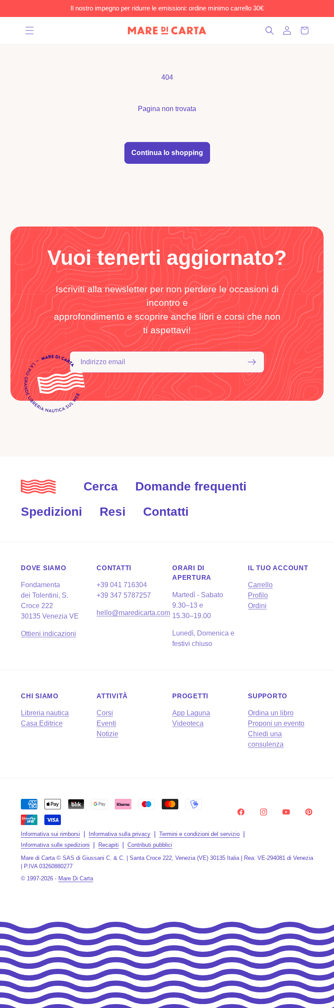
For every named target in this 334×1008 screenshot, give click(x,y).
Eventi (106, 723)
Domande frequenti (191, 486)
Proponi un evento (276, 723)
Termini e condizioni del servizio (199, 834)
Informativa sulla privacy (119, 834)
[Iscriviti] (252, 362)
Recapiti (108, 845)
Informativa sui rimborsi (50, 834)
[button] (29, 30)
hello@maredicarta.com (133, 612)
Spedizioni (51, 511)
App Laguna (191, 713)
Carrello (260, 585)
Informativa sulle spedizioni (55, 845)
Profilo (258, 595)
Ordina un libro (271, 713)
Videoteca (188, 723)
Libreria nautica (45, 713)
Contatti (166, 511)
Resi (113, 511)
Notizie (107, 733)
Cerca (101, 486)
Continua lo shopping (167, 152)
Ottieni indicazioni (48, 633)
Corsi (105, 713)
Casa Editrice (42, 723)
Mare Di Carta (75, 878)
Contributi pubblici (149, 845)
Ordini (257, 605)
